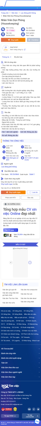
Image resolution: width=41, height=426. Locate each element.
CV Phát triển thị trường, (30, 334)
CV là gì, (32, 317)
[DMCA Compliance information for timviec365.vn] (15, 409)
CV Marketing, (33, 324)
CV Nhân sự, (10, 324)
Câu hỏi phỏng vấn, (8, 321)
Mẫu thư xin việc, (7, 317)
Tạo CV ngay (9, 230)
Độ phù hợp (18, 57)
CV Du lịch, (5, 337)
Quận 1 (32, 174)
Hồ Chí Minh (14, 174)
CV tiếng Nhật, (17, 314)
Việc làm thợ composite (29, 290)
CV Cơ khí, (15, 327)
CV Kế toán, (20, 321)
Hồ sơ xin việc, (6, 311)
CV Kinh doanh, (31, 321)
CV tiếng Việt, (28, 311)
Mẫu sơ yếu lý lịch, (21, 317)
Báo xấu (30, 198)
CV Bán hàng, (21, 324)
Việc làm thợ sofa (8, 303)
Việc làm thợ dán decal (28, 298)
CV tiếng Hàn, (6, 314)
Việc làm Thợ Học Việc (10, 298)
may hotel (14, 47)
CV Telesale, (25, 337)
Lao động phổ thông (9, 167)
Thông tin (5, 57)
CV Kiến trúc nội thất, (29, 331)
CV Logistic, (16, 341)
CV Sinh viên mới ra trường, (10, 331)
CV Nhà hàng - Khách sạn (31, 341)
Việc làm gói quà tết (9, 290)
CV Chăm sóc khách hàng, (10, 334)
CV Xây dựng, (5, 327)
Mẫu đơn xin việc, (30, 314)
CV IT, (3, 324)
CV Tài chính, (5, 341)
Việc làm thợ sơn (26, 294)
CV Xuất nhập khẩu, (28, 327)
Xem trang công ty (16, 49)
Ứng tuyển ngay (7, 184)
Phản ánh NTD (10, 198)
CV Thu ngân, (15, 337)
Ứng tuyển (14, 40)
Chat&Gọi (35, 40)
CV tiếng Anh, (17, 311)
